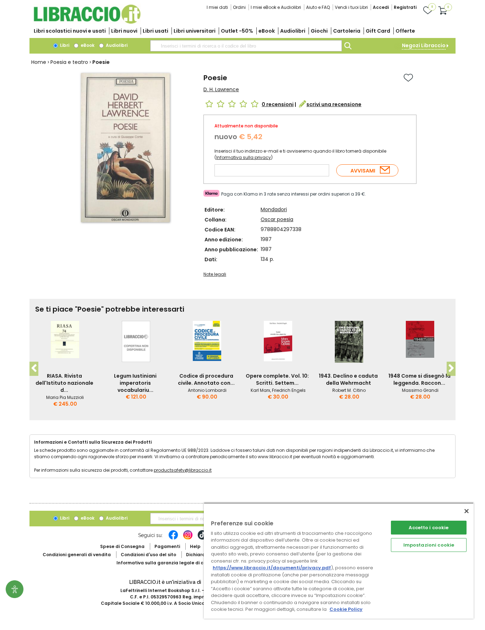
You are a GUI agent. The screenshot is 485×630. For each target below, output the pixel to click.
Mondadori (274, 209)
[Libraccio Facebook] (173, 538)
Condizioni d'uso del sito (148, 555)
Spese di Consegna (122, 546)
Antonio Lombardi (207, 390)
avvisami (362, 170)
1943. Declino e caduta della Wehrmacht (348, 379)
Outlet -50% (237, 30)
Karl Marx (260, 390)
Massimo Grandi (420, 390)
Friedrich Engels (289, 390)
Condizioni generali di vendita (77, 555)
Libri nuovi (124, 30)
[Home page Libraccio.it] (87, 22)
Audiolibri (292, 30)
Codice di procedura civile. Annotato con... (206, 379)
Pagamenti (167, 546)
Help (195, 546)
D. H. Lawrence (221, 89)
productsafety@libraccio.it (183, 470)
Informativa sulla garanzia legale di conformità (171, 563)
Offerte (405, 30)
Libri (64, 45)
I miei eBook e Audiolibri (276, 7)
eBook (266, 30)
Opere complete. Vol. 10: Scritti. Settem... (277, 379)
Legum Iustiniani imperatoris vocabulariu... (135, 383)
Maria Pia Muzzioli (65, 397)
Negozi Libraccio (424, 45)
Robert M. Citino (349, 390)
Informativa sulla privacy (243, 157)
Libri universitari (195, 30)
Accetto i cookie (428, 527)
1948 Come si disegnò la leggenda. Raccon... (419, 379)
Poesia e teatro (69, 62)
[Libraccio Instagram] (188, 538)
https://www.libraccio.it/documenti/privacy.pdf (272, 567)
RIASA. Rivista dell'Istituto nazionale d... (64, 383)
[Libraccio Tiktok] (202, 538)
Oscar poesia (277, 219)
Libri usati (155, 30)
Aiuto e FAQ (318, 7)
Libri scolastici (70, 30)
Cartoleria (346, 30)
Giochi (319, 30)
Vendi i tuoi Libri (351, 7)
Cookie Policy (346, 609)
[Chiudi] (466, 511)
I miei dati (217, 7)
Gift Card (378, 30)
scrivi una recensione (333, 104)
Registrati (405, 7)
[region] (339, 561)
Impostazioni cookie (428, 545)
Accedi (381, 7)
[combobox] (246, 45)
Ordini (239, 7)
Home (38, 62)
